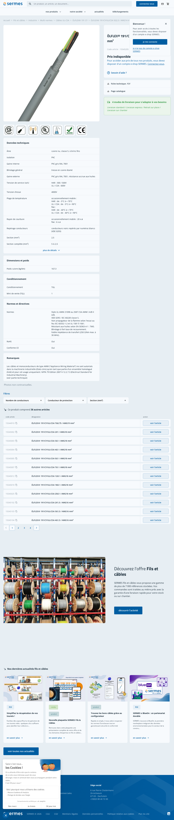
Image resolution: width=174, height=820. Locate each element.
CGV (56, 814)
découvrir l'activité (128, 610)
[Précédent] (6, 528)
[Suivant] (36, 528)
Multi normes (46, 20)
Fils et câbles (19, 20)
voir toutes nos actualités (21, 751)
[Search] (30, 4)
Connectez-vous (156, 63)
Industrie (32, 20)
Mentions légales (70, 814)
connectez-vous (146, 3)
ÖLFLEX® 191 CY (79, 20)
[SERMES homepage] (12, 4)
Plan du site (144, 814)
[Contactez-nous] (162, 4)
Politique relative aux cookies (120, 814)
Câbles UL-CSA (62, 20)
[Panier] (168, 4)
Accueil (6, 20)
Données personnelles (92, 814)
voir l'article (155, 423)
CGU (48, 814)
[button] (23, 400)
